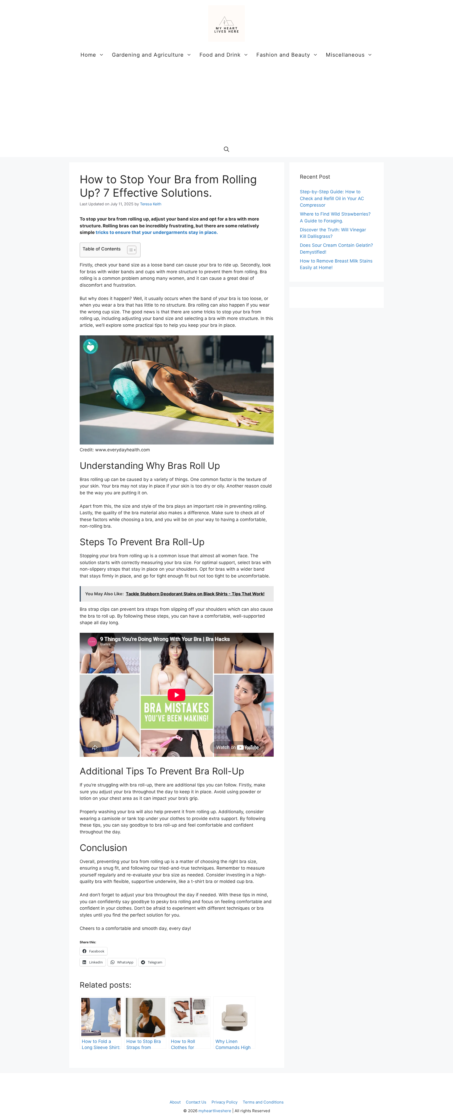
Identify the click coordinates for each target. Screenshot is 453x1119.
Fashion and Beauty (283, 55)
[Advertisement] (226, 102)
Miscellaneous (345, 55)
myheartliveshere (214, 1110)
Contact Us (196, 1102)
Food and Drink (220, 55)
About (175, 1102)
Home (88, 55)
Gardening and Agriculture (148, 55)
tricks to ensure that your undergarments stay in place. (157, 232)
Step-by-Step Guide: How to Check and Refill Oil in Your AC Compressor (332, 198)
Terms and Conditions (263, 1102)
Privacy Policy (225, 1102)
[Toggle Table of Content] (129, 249)
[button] (226, 149)
